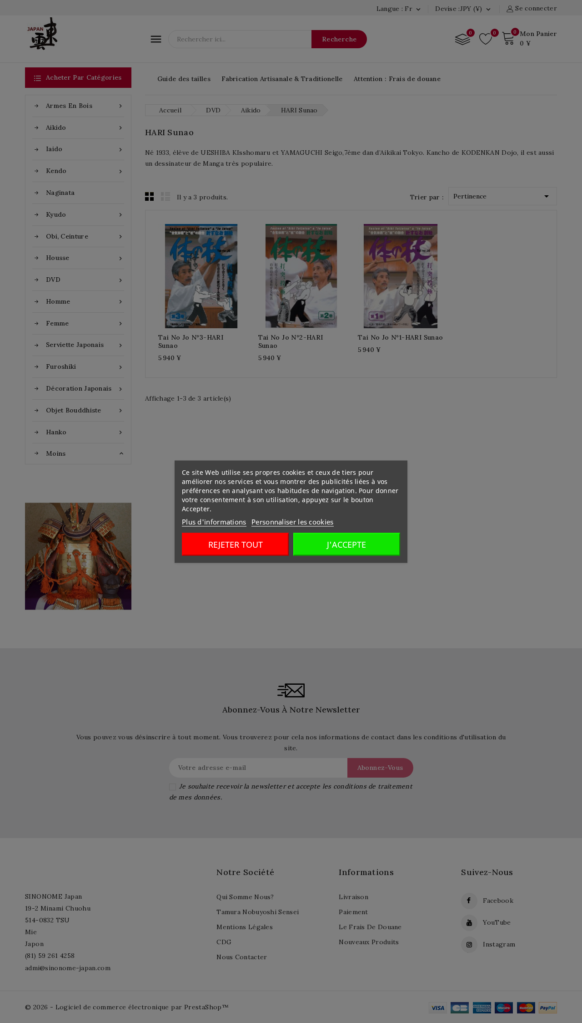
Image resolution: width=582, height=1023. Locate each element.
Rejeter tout (235, 544)
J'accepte (346, 544)
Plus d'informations (214, 521)
